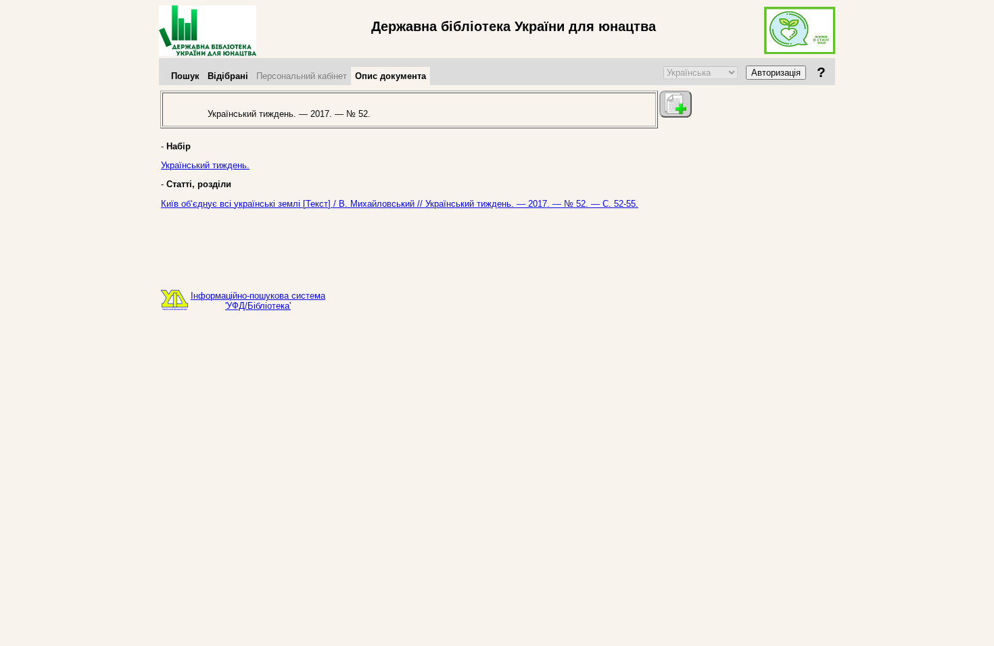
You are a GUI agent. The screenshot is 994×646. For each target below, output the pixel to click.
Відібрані (228, 76)
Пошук (185, 76)
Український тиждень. (205, 165)
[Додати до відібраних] (675, 104)
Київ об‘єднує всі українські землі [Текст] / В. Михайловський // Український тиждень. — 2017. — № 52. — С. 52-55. (399, 204)
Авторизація (776, 73)
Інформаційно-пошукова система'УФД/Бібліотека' (258, 301)
